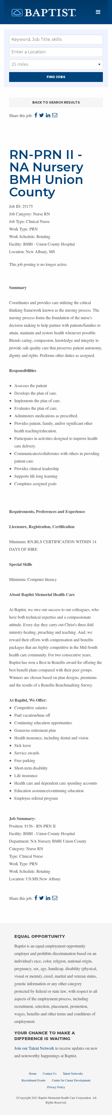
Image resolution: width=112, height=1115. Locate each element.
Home (32, 1073)
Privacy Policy (56, 1087)
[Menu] (98, 12)
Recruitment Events (34, 1080)
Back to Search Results (56, 102)
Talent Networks (73, 1073)
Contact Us (50, 1073)
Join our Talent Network (34, 1048)
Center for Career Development (71, 1080)
